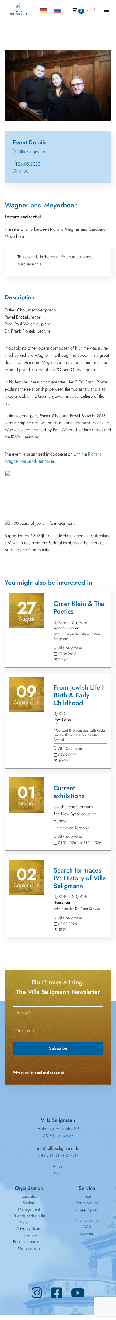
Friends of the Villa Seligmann (29, 1219)
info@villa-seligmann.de (58, 1148)
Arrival (58, 1166)
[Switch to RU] (57, 10)
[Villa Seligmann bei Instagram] (37, 1293)
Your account (87, 1203)
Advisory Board (28, 1229)
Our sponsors (29, 1248)
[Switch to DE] (43, 10)
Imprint (58, 1172)
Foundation (29, 1196)
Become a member (29, 1242)
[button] (80, 10)
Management (29, 1209)
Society (29, 1203)
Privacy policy (86, 1220)
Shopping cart (87, 1209)
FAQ (87, 1196)
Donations (29, 1235)
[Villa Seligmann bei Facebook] (56, 1293)
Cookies (87, 1233)
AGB (87, 1227)
